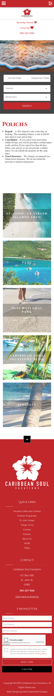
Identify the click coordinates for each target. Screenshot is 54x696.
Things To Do (27, 525)
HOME (27, 543)
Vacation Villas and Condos (27, 511)
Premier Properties (27, 515)
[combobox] (27, 88)
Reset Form (27, 662)
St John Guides (27, 520)
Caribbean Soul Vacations (27, 13)
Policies (27, 534)
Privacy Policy (41, 653)
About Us (27, 538)
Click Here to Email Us (27, 596)
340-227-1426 (27, 33)
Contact (27, 529)
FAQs (27, 548)
